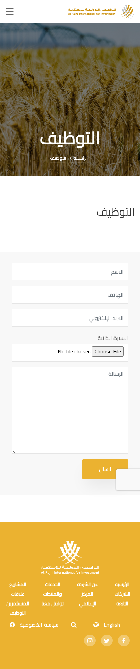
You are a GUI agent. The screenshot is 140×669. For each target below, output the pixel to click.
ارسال (105, 469)
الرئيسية (80, 158)
